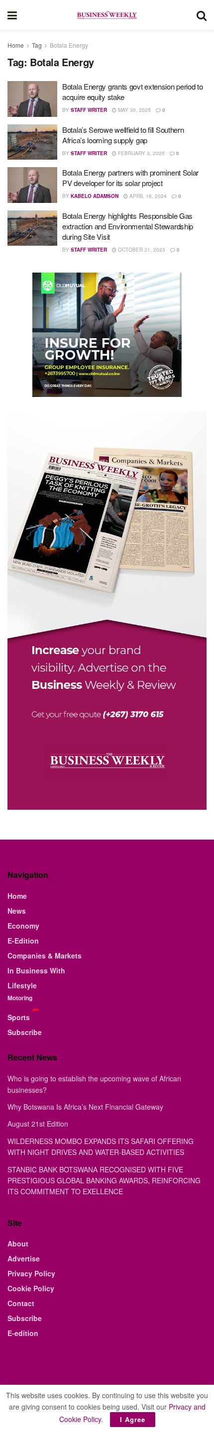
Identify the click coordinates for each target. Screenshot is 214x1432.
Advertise (23, 1258)
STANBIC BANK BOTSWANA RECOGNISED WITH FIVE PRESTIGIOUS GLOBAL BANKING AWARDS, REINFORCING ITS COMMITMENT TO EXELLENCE (104, 1180)
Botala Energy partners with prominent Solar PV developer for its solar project (130, 177)
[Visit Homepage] (106, 15)
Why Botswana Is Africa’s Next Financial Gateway (85, 1107)
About (17, 1243)
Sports (18, 1017)
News (16, 911)
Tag (37, 45)
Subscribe (24, 1032)
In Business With (36, 970)
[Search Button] (202, 15)
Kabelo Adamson (94, 195)
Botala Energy (69, 45)
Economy (23, 926)
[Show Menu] (12, 15)
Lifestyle (22, 985)
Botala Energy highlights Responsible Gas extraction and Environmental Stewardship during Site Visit (127, 226)
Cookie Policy (30, 1288)
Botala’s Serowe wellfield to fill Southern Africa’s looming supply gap (123, 134)
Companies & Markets (44, 955)
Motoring (19, 997)
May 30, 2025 (133, 109)
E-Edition (23, 941)
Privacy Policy (31, 1273)
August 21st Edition (37, 1124)
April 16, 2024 (147, 195)
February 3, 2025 (140, 153)
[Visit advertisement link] (107, 335)
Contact (20, 1303)
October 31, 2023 (140, 249)
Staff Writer (89, 109)
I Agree (132, 1419)
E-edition (22, 1333)
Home (15, 45)
